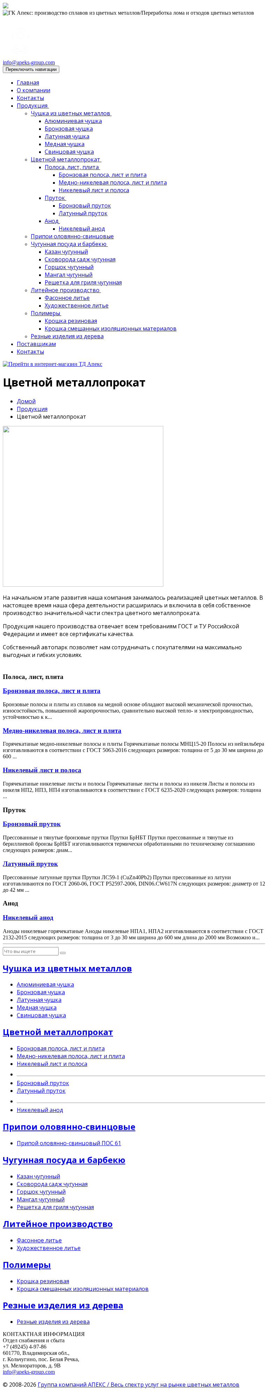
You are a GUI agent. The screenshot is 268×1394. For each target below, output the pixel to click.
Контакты (30, 98)
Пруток (55, 198)
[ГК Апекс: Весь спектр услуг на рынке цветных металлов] (5, 6)
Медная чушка (64, 144)
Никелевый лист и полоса (94, 190)
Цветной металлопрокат (66, 159)
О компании (33, 90)
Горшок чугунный (69, 267)
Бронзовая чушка (69, 128)
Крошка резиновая (71, 321)
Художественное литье (77, 305)
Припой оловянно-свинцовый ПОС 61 (69, 1143)
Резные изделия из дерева (67, 336)
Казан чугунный (66, 251)
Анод (52, 221)
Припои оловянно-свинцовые (72, 236)
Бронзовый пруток (85, 205)
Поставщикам (36, 344)
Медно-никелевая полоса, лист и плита (113, 182)
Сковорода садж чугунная (80, 259)
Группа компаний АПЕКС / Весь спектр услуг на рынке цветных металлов (138, 1384)
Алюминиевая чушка (73, 121)
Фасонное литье (67, 298)
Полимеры (46, 313)
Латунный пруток (83, 213)
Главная (28, 82)
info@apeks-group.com (29, 62)
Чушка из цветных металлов (71, 113)
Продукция (33, 105)
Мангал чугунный (68, 275)
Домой (26, 401)
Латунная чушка (67, 136)
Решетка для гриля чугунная (83, 282)
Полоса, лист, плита (72, 167)
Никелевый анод (82, 228)
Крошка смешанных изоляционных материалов (111, 328)
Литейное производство (66, 290)
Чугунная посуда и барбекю (69, 244)
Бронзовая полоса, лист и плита (103, 175)
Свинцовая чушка (69, 152)
